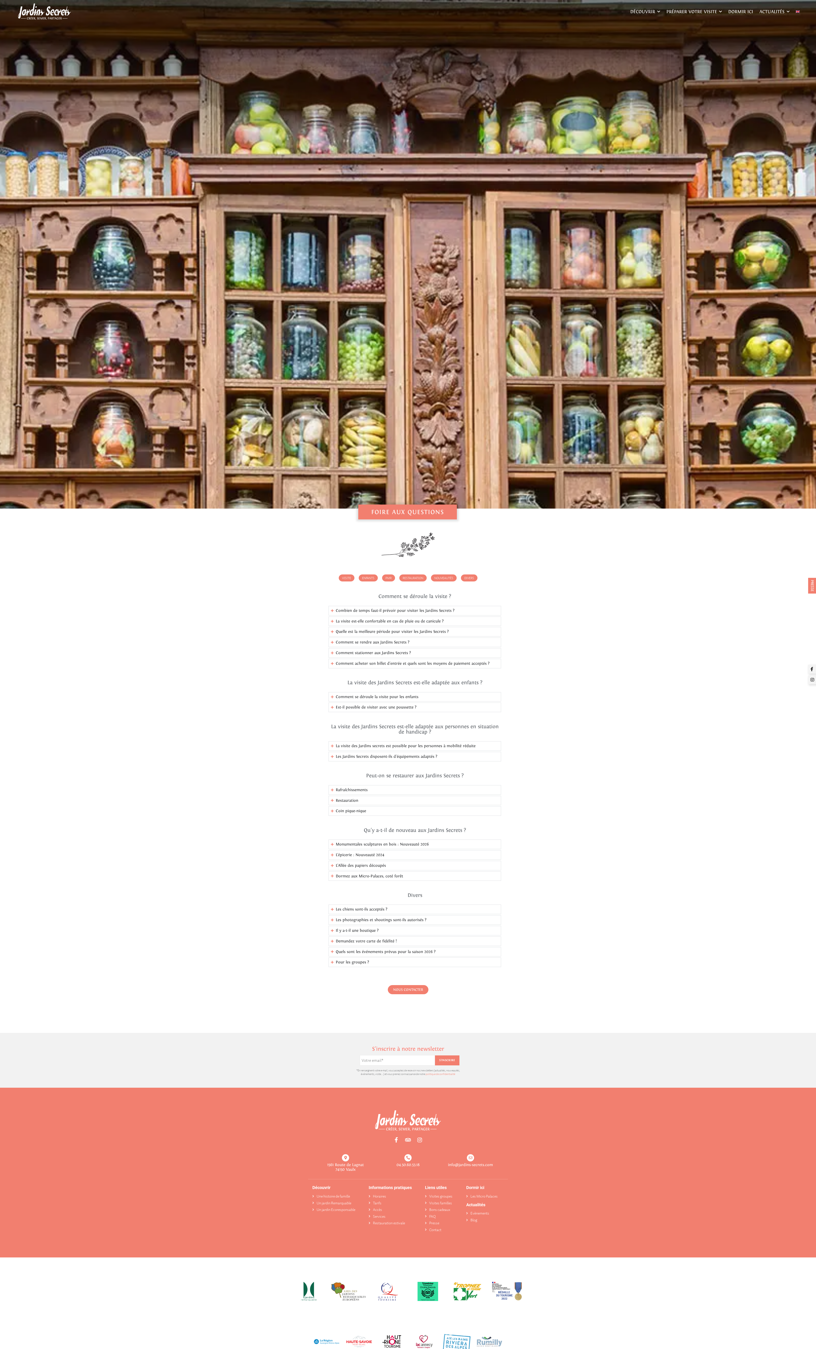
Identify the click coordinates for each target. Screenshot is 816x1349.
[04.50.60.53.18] (408, 1157)
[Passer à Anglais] (798, 11)
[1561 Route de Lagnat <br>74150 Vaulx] (345, 1157)
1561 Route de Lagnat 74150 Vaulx (345, 1167)
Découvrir (642, 11)
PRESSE (812, 585)
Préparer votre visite (691, 11)
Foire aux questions (407, 511)
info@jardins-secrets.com (470, 1164)
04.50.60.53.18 (408, 1164)
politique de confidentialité (440, 1074)
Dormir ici (740, 11)
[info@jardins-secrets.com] (470, 1157)
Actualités (772, 11)
